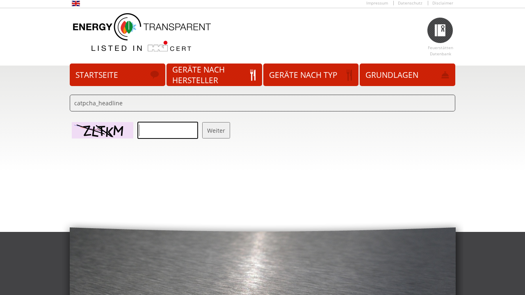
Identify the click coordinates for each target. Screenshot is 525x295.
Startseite (96, 75)
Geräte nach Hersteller (198, 75)
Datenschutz (410, 3)
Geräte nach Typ (303, 75)
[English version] (76, 4)
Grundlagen (391, 75)
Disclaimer (442, 3)
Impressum (377, 3)
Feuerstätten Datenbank (440, 51)
